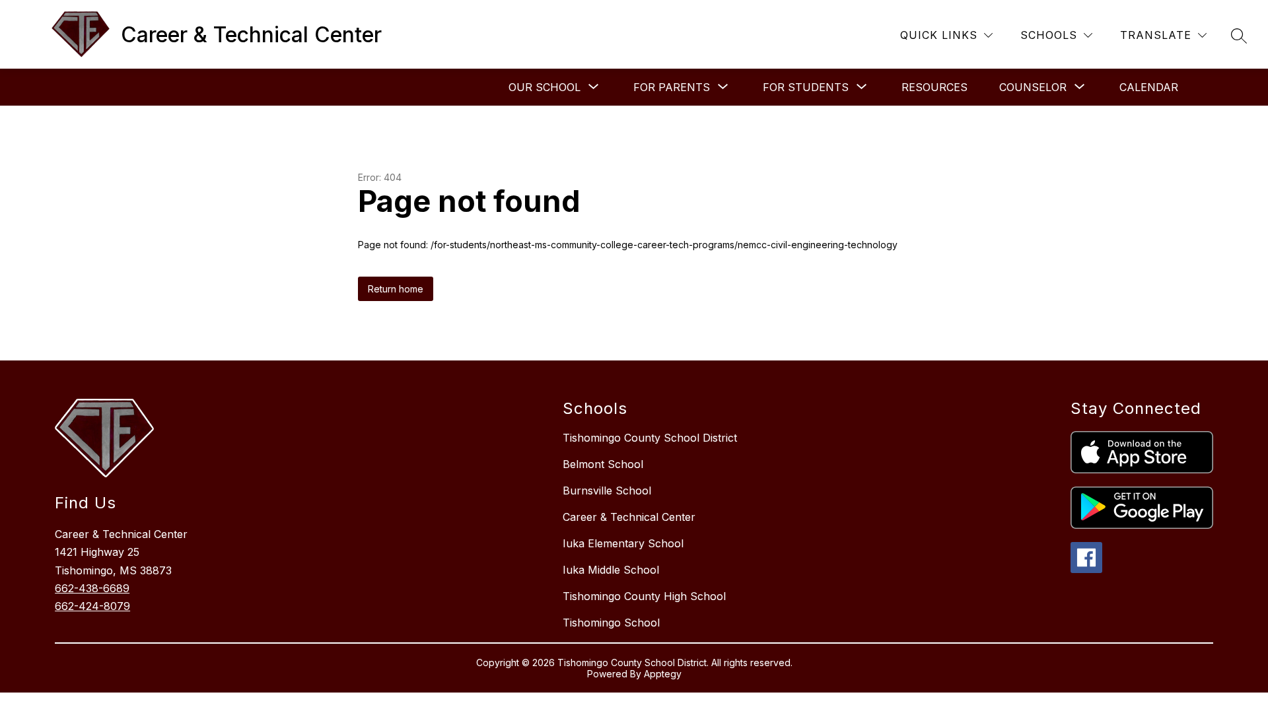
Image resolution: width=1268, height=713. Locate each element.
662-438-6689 (92, 588)
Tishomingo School (611, 622)
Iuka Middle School (611, 569)
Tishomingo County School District (650, 437)
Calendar (1148, 87)
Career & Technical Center (629, 517)
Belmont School (603, 464)
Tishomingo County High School (644, 596)
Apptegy (663, 673)
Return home (395, 288)
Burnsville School (607, 490)
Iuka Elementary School (623, 543)
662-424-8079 (92, 606)
